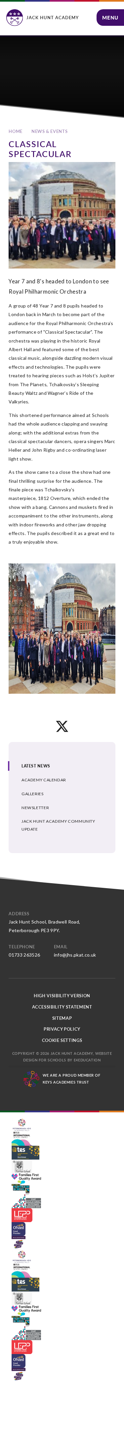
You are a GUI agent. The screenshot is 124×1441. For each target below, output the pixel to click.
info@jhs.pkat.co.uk (75, 955)
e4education (87, 1060)
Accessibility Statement (62, 1006)
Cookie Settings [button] (62, 1040)
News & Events (49, 131)
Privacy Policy (62, 1029)
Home (15, 131)
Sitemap (62, 1018)
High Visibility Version (62, 995)
